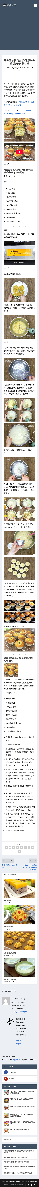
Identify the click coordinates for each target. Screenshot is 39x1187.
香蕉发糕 (17, 105)
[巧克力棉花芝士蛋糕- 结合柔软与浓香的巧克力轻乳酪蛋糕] (6, 1092)
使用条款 (20, 1185)
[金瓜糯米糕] (19, 888)
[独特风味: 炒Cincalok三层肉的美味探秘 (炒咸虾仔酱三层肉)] (6, 1115)
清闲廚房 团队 (19, 68)
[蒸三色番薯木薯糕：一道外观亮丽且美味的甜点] (6, 1123)
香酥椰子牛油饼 (9, 927)
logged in (16, 1059)
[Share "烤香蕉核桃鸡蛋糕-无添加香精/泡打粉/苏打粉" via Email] (33, 848)
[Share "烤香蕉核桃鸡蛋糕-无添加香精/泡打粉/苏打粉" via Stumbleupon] (29, 848)
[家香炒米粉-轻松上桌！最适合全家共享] (6, 1100)
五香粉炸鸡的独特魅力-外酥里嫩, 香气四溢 (22, 1107)
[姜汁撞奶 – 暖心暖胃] (19, 967)
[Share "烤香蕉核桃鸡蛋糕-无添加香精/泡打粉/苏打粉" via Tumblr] (14, 848)
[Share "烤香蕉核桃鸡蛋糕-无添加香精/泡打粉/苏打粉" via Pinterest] (18, 848)
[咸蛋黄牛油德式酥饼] (19, 940)
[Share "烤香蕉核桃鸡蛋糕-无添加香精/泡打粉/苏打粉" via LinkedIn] (21, 848)
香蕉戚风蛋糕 (24, 102)
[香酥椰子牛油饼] (19, 914)
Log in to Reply (20, 1012)
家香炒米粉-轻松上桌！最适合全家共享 (21, 1099)
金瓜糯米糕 (7, 900)
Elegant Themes (15, 1181)
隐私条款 (13, 1185)
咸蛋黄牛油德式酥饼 (10, 953)
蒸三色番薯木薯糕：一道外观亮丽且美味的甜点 (22, 1123)
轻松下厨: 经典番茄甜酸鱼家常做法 (20, 1129)
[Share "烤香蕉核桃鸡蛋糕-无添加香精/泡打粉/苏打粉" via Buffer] (25, 848)
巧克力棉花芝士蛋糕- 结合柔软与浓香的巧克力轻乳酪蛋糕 (22, 1092)
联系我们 (6, 1185)
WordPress (33, 1181)
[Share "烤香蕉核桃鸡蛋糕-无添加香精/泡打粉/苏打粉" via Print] (19, 851)
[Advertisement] (19, 30)
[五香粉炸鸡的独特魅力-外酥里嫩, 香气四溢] (6, 1108)
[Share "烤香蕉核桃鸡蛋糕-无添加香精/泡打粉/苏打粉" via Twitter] (10, 848)
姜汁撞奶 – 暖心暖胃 (10, 979)
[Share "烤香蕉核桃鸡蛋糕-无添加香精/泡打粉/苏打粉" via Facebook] (6, 848)
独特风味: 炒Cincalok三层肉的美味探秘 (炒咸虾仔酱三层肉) (21, 1115)
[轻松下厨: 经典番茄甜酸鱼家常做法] (6, 1130)
